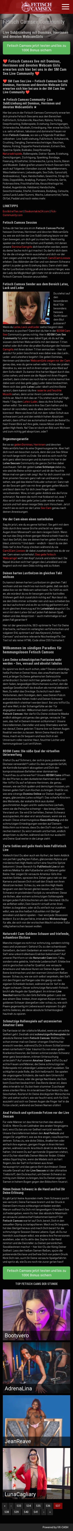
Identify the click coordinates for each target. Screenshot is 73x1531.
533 (19, 1505)
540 (26, 1511)
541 (36, 1511)
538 (6, 1511)
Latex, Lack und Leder (26, 327)
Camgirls (8, 349)
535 (38, 1505)
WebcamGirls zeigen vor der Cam (50, 360)
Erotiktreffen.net (13, 211)
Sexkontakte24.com (37, 211)
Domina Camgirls (22, 246)
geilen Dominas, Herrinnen (29, 444)
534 (28, 1505)
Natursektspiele (12, 153)
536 (48, 1505)
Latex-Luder (30, 401)
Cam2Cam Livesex (59, 258)
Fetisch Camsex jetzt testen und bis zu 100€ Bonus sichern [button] (36, 48)
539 (16, 1511)
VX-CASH (62, 1527)
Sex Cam (46, 508)
